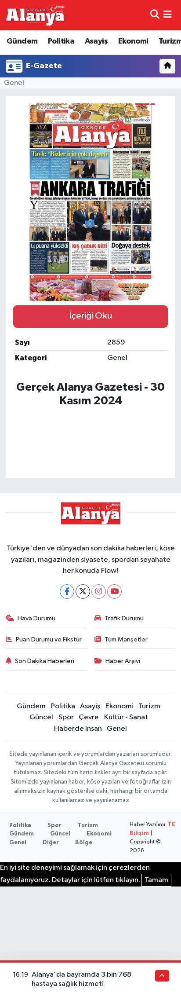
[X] (83, 591)
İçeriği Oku (90, 316)
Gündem (22, 41)
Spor (66, 717)
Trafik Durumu (124, 618)
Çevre (89, 717)
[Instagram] (98, 591)
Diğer (51, 843)
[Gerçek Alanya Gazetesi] (35, 15)
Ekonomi (133, 41)
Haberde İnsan (78, 729)
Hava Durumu (36, 618)
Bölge (83, 843)
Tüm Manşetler (126, 639)
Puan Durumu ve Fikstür (49, 639)
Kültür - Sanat (126, 717)
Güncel (41, 717)
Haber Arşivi (122, 661)
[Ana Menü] (167, 15)
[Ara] (154, 15)
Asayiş (96, 41)
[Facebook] (67, 591)
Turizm (149, 706)
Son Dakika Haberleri (44, 661)
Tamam (156, 880)
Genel (14, 83)
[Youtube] (114, 591)
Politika (61, 41)
